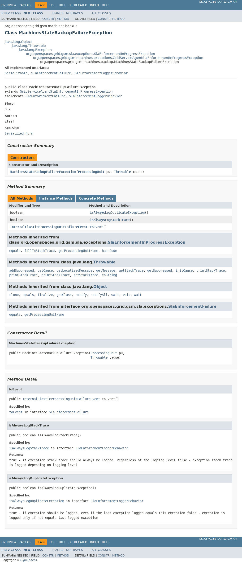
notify (81, 295)
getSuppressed (159, 270)
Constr (48, 18)
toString (109, 275)
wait (115, 295)
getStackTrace (131, 270)
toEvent (96, 227)
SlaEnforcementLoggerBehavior (101, 73)
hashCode (109, 251)
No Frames (74, 13)
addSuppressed (21, 270)
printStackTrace (210, 270)
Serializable (16, 73)
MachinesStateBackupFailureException (43, 172)
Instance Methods (56, 198)
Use (53, 5)
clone (14, 295)
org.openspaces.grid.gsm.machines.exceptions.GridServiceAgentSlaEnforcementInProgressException (118, 58)
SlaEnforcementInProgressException (146, 242)
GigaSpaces (28, 560)
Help (105, 5)
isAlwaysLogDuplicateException (117, 212)
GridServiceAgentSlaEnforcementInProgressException (66, 91)
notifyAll (99, 295)
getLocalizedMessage (74, 270)
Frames (57, 13)
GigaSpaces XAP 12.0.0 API (218, 1)
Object (100, 286)
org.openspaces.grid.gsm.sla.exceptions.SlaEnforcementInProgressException (90, 54)
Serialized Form (19, 133)
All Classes (101, 13)
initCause (184, 270)
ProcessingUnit (91, 172)
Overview (9, 5)
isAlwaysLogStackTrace (110, 220)
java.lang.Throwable (29, 46)
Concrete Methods (96, 198)
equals (15, 251)
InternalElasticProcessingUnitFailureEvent (48, 227)
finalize (45, 295)
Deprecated (78, 5)
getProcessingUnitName (78, 251)
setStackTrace (85, 275)
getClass (64, 295)
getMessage (105, 270)
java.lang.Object (18, 42)
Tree (62, 5)
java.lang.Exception (35, 50)
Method (63, 18)
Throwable (122, 172)
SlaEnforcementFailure (51, 73)
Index (94, 5)
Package (25, 5)
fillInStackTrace (39, 251)
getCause (45, 270)
